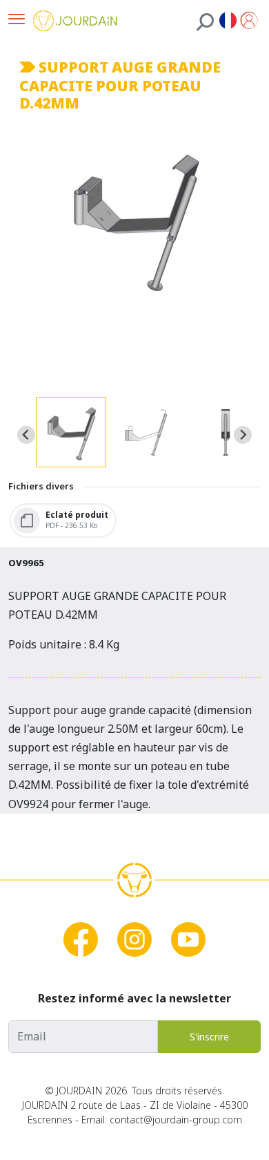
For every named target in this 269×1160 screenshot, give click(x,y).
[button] (71, 432)
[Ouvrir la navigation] (17, 20)
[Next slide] (243, 435)
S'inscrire (209, 1036)
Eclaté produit (77, 513)
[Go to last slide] (26, 435)
